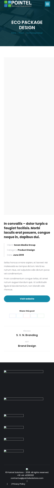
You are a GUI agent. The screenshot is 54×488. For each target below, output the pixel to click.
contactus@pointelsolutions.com (27, 478)
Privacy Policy (18, 483)
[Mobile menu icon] (47, 4)
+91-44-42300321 (25, 475)
